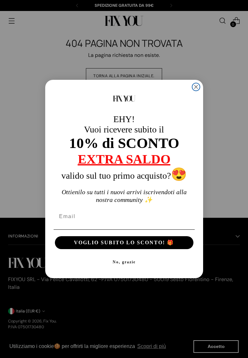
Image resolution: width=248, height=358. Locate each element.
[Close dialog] (196, 87)
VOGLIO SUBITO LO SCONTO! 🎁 (124, 242)
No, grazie (124, 262)
